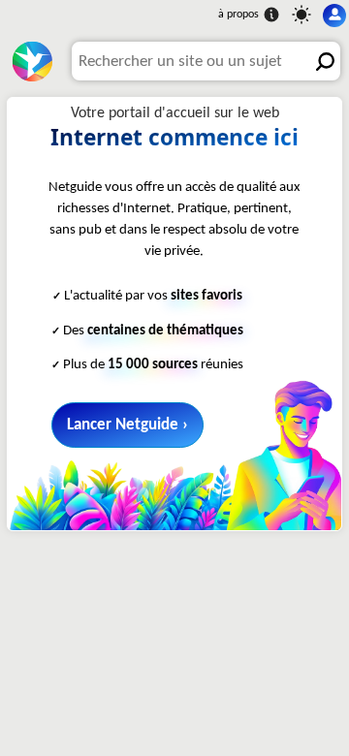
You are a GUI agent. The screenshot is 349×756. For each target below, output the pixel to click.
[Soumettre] (320, 61)
